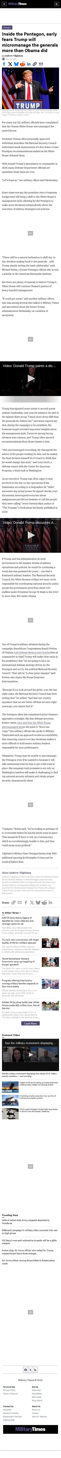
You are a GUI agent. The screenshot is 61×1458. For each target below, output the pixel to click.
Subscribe (36, 1390)
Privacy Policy (9, 1390)
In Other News (10, 912)
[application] (30, 378)
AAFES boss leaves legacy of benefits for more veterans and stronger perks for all (17, 920)
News (7, 27)
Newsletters (37, 1393)
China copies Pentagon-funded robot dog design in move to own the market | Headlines (39, 1110)
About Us (36, 1409)
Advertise (7, 1409)
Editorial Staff (8, 1419)
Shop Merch (37, 1400)
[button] (30, 378)
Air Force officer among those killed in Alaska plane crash (28, 1262)
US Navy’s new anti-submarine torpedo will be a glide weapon (29, 1242)
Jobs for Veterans (39, 1416)
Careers (35, 1413)
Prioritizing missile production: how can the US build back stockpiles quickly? (38, 1097)
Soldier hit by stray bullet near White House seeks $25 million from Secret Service (21, 1005)
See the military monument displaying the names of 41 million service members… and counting (29, 1074)
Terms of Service (10, 1393)
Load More (30, 1023)
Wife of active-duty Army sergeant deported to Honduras (25, 1221)
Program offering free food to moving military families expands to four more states (20, 983)
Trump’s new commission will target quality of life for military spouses (20, 941)
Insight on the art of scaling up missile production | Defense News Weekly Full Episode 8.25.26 (39, 1083)
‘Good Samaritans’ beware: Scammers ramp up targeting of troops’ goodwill (18, 961)
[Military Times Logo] (17, 4)
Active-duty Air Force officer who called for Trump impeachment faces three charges (27, 1252)
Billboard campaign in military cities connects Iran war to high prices (29, 1231)
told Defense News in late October (32, 652)
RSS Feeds (36, 1396)
